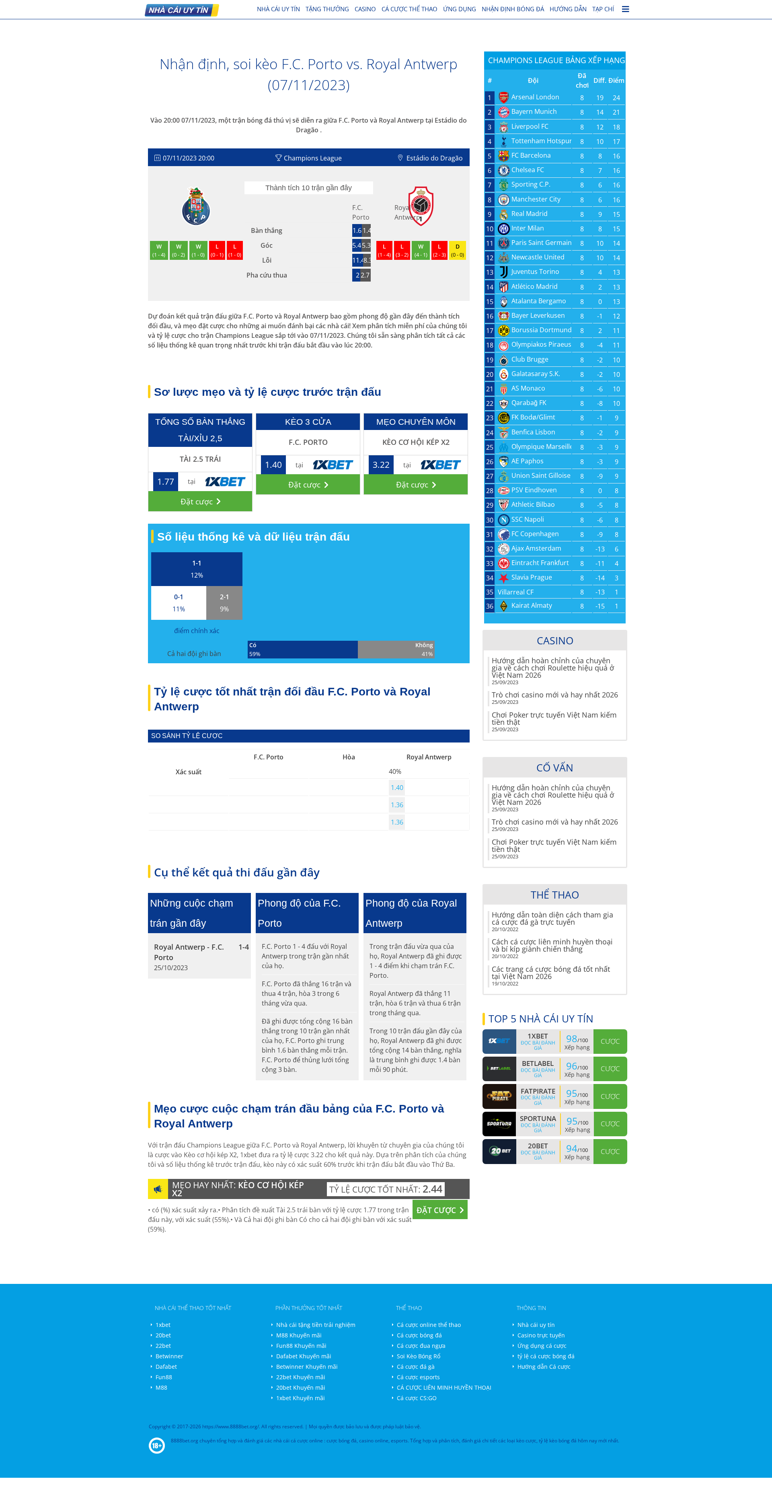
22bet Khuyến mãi (300, 1377)
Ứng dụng (459, 9)
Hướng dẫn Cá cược (544, 1366)
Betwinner (169, 1356)
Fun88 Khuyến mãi (301, 1345)
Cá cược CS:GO (417, 1398)
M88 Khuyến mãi (299, 1335)
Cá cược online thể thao (429, 1325)
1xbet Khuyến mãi (300, 1398)
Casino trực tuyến (541, 1335)
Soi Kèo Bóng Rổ (418, 1356)
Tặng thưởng (327, 9)
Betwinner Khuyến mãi (307, 1366)
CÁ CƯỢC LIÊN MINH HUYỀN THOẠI (444, 1387)
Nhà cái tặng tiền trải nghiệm (315, 1325)
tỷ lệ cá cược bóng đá (546, 1356)
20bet (163, 1335)
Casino (365, 9)
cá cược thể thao (409, 9)
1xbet (163, 1325)
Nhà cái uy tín (536, 1325)
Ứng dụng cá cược (542, 1345)
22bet (163, 1345)
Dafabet (166, 1366)
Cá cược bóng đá (419, 1335)
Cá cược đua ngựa (421, 1345)
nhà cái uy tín (278, 9)
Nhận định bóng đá (513, 9)
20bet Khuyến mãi (300, 1387)
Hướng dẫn (568, 9)
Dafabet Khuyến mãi (303, 1356)
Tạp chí (603, 9)
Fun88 (164, 1377)
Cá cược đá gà (416, 1366)
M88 (161, 1387)
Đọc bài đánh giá (538, 1045)
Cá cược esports (418, 1377)
